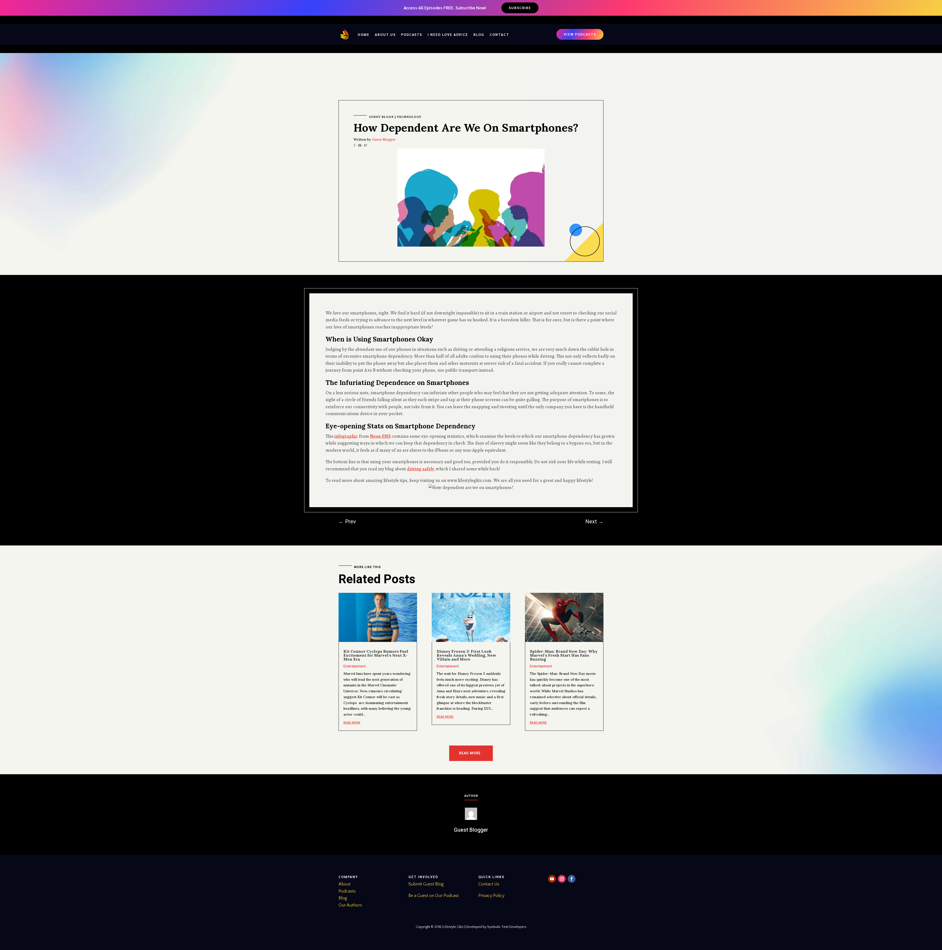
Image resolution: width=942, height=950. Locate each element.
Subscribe (520, 7)
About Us (385, 34)
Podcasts (411, 34)
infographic (346, 436)
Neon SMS (380, 436)
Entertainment (354, 666)
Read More (470, 753)
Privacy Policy (491, 895)
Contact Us (488, 884)
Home (363, 34)
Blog (478, 34)
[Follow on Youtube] (552, 879)
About (345, 884)
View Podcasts (580, 34)
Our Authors (350, 905)
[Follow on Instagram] (562, 879)
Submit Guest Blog (426, 884)
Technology (409, 117)
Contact (499, 34)
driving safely (420, 469)
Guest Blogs (381, 117)
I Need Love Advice (448, 34)
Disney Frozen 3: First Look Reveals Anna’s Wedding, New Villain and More (466, 655)
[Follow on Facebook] (572, 879)
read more (351, 722)
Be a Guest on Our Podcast (433, 895)
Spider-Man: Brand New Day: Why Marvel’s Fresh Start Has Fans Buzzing (564, 655)
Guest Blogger (384, 139)
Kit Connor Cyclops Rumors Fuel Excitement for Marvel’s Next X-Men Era (375, 655)
